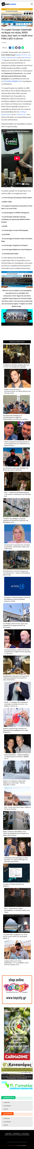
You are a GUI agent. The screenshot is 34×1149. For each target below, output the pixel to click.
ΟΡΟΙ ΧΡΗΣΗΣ (25, 1133)
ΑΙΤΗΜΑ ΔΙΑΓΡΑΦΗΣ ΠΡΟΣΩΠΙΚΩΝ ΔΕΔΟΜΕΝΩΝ (17, 1135)
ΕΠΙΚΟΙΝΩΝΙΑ (16, 1133)
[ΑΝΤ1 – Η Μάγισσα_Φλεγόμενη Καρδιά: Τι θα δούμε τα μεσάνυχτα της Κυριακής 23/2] (17, 481)
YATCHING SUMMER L (11, 81)
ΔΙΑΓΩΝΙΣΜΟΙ (7, 1105)
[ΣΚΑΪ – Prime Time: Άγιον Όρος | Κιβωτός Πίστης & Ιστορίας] (17, 796)
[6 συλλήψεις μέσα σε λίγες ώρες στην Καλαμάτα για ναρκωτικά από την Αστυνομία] (16, 612)
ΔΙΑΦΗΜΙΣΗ (8, 1133)
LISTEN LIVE (7, 1102)
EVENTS (6, 1109)
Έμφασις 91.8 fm (21, 55)
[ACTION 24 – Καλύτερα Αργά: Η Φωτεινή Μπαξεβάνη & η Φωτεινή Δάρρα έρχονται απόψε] (17, 586)
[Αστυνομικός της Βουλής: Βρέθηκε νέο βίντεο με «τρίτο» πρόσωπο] (16, 457)
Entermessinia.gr (12, 57)
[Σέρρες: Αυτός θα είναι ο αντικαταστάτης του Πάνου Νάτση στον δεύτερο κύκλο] (17, 378)
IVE (20, 81)
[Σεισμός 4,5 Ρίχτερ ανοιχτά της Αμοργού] (16, 873)
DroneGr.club (21, 114)
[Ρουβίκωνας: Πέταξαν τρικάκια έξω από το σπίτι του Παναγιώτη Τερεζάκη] (16, 353)
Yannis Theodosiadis (22, 1145)
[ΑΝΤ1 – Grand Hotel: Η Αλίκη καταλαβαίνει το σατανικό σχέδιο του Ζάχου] (17, 897)
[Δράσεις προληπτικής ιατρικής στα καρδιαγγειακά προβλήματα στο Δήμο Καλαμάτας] (16, 717)
